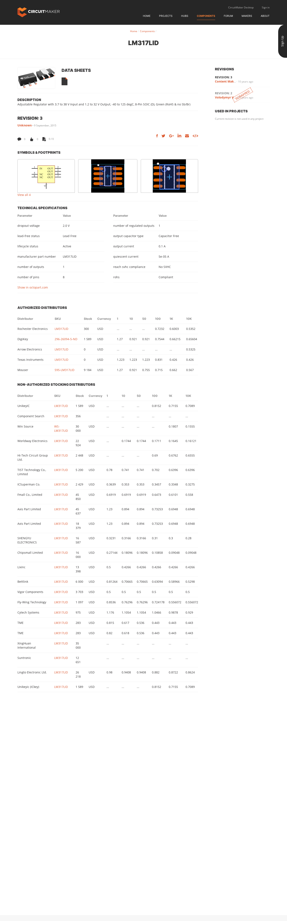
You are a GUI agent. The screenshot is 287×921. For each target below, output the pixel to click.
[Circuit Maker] (38, 12)
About (265, 16)
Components (206, 16)
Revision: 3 (223, 77)
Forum (228, 16)
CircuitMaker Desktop (241, 7)
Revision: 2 (223, 93)
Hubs (184, 16)
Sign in (266, 7)
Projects (165, 16)
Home (146, 16)
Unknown (24, 125)
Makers (247, 16)
